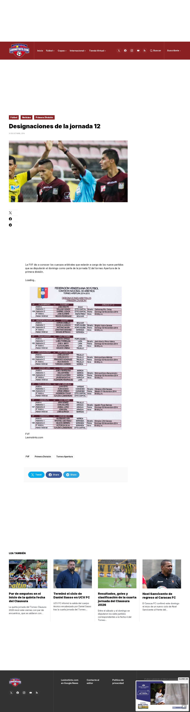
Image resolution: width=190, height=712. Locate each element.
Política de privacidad (118, 681)
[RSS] (144, 51)
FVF (27, 456)
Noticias (26, 117)
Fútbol (13, 117)
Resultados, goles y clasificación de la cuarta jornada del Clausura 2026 (117, 599)
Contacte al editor (93, 681)
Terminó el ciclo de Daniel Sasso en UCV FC (71, 595)
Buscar (157, 50)
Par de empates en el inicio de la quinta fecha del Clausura (27, 597)
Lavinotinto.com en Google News (69, 681)
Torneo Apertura (64, 456)
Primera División (44, 117)
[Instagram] (131, 51)
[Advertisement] (95, 21)
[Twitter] (119, 51)
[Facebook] (125, 51)
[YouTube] (138, 51)
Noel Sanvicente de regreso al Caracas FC (159, 595)
